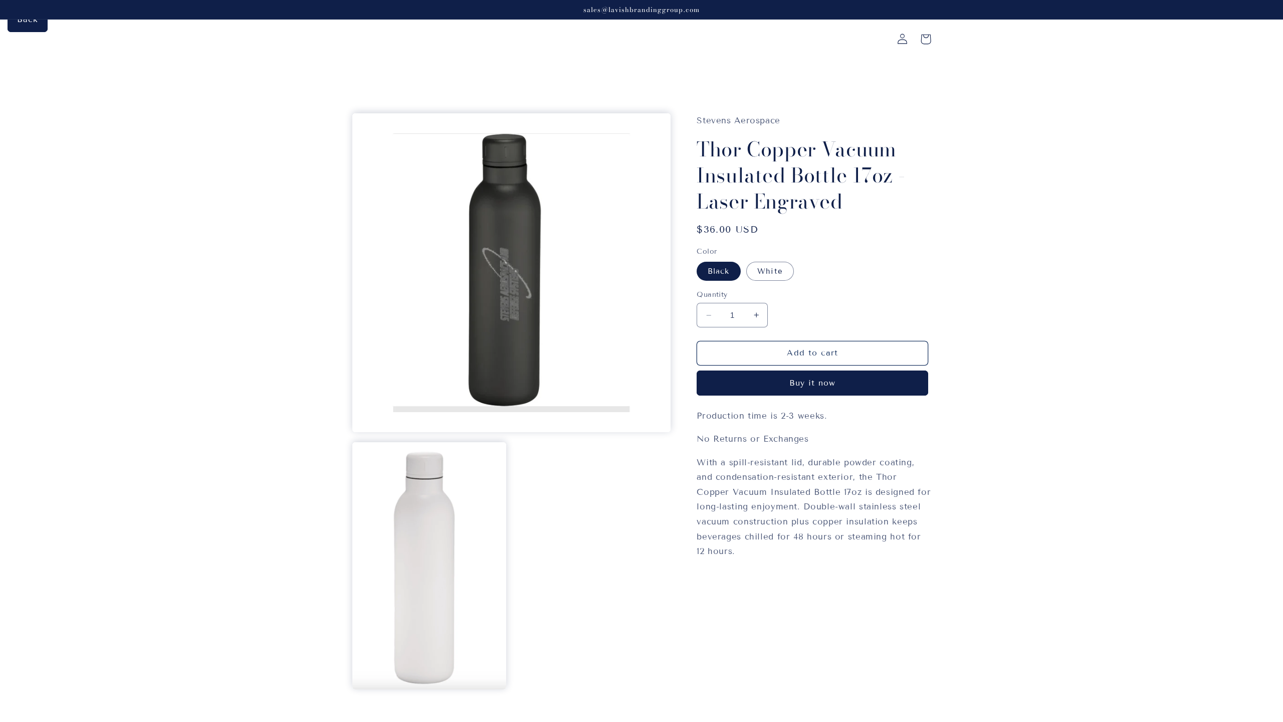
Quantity (712, 294)
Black (718, 271)
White (769, 271)
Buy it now (812, 383)
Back (27, 19)
